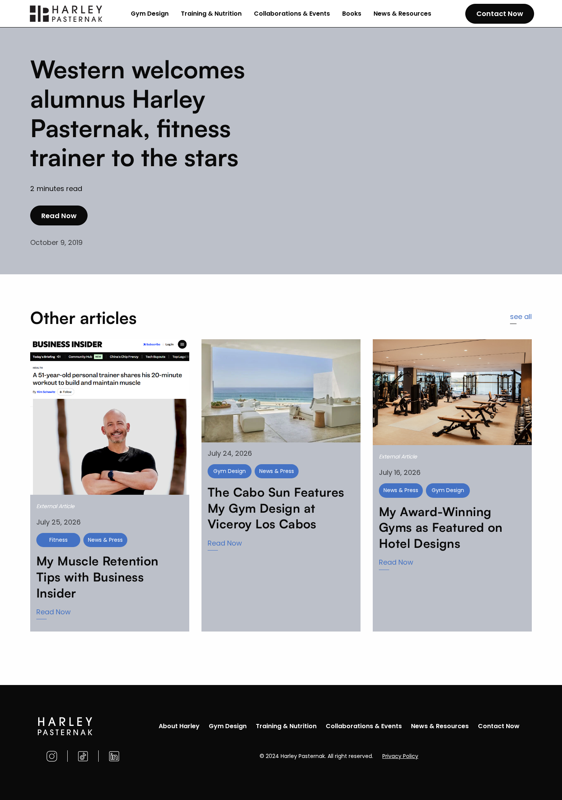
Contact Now (499, 13)
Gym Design (150, 13)
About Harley (179, 726)
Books (351, 13)
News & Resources (402, 13)
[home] (66, 13)
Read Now (58, 215)
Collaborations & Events (292, 13)
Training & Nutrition (211, 13)
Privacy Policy (400, 756)
